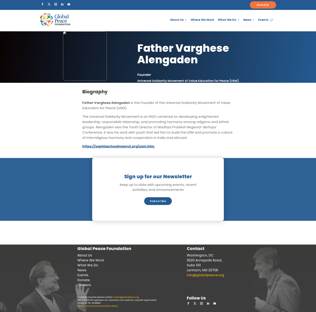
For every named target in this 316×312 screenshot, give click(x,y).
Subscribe (158, 201)
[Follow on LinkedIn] (62, 4)
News (247, 20)
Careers (84, 285)
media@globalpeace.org (126, 297)
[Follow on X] (49, 4)
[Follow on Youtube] (68, 4)
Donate (263, 5)
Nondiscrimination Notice (105, 306)
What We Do (227, 20)
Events (263, 20)
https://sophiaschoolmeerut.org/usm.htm (118, 146)
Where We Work (202, 20)
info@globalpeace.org (205, 275)
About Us (177, 20)
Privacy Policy (84, 306)
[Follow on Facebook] (42, 4)
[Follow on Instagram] (55, 4)
